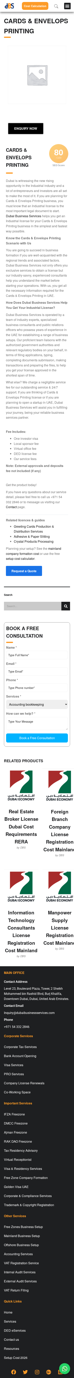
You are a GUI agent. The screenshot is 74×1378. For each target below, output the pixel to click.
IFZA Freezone (14, 1114)
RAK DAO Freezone (18, 1141)
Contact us (11, 1339)
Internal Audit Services (20, 1272)
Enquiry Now (25, 128)
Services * (13, 696)
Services (10, 1321)
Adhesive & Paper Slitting (32, 536)
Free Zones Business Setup (23, 1226)
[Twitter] (25, 1372)
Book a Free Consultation (37, 738)
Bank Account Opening (20, 1056)
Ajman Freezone (15, 1132)
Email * (11, 663)
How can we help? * (20, 713)
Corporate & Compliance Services (28, 1196)
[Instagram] (37, 1372)
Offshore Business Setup (21, 1245)
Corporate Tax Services (20, 1046)
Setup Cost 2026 (15, 1357)
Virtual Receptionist (17, 1159)
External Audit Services (20, 1281)
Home (8, 1312)
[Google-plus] (49, 1372)
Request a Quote (24, 571)
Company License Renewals (24, 1083)
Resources (11, 1348)
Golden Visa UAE (16, 1186)
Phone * (12, 680)
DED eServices (15, 1330)
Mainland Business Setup (22, 1236)
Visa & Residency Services (23, 1168)
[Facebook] (14, 1372)
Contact (11, 507)
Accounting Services (18, 1254)
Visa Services (13, 1065)
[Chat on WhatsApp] (64, 1368)
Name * (11, 647)
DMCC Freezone (16, 1123)
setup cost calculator (20, 558)
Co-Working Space (17, 1092)
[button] (67, 6)
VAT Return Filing (16, 1290)
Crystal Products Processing (33, 541)
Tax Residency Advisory (21, 1150)
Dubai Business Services (23, 216)
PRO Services (14, 1074)
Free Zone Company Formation (26, 1177)
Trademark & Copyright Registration (29, 1205)
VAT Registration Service (21, 1263)
